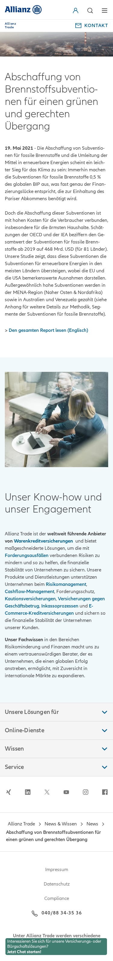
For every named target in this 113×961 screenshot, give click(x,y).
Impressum (56, 870)
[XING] (8, 792)
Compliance (56, 898)
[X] (47, 792)
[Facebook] (104, 792)
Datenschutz (57, 884)
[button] (77, 10)
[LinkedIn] (27, 792)
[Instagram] (85, 792)
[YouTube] (66, 792)
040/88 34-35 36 (62, 913)
